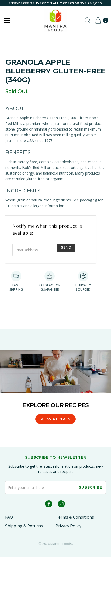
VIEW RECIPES (55, 419)
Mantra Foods (61, 543)
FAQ (9, 517)
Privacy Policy (68, 526)
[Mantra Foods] (55, 20)
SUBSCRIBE (90, 487)
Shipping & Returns (24, 526)
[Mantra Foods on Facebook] (48, 504)
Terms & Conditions (75, 517)
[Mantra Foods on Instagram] (61, 504)
